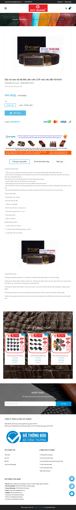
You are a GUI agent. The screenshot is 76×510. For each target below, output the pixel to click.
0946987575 (28, 2)
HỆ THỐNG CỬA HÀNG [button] (13, 479)
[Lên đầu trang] (71, 504)
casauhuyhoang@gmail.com (13, 2)
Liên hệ (7, 458)
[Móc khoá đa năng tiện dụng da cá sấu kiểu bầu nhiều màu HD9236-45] (61, 343)
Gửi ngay (63, 404)
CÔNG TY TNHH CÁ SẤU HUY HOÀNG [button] (18, 419)
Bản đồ (7, 461)
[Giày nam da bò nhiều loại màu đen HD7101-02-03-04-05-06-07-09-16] (38, 343)
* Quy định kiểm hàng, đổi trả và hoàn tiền (51, 461)
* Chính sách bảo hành (45, 464)
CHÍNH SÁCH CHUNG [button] (47, 450)
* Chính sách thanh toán (46, 458)
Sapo (53, 507)
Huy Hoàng (15, 357)
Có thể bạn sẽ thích (38, 327)
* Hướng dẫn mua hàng (45, 455)
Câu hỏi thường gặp (10, 464)
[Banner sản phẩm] (38, 144)
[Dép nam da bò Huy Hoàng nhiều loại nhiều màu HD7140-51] (15, 343)
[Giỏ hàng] (70, 8)
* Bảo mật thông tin (44, 471)
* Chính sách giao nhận (45, 467)
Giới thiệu (7, 455)
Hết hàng (17, 113)
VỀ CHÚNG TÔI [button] (10, 450)
